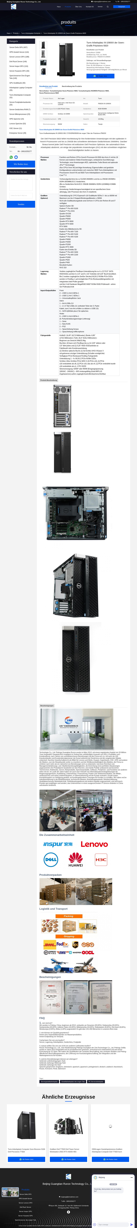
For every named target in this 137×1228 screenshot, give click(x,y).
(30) (17, 83)
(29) (17, 133)
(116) (19, 52)
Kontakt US (90, 6)
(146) (18, 61)
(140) (19, 77)
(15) (16, 119)
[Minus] (131, 1177)
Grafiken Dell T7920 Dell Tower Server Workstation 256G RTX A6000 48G (22, 1150)
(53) (17, 124)
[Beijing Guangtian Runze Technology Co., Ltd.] (13, 6)
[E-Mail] (16, 157)
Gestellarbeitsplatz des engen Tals (73, 1081)
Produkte (68, 6)
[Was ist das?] (11, 157)
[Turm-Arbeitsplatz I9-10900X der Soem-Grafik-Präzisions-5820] (66, 59)
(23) (19, 114)
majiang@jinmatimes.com (102, 1)
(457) (18, 47)
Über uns (78, 6)
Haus (59, 6)
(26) (19, 71)
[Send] (131, 1224)
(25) (20, 89)
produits (16, 33)
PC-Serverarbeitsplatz (96, 1081)
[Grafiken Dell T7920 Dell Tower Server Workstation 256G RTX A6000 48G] (26, 1126)
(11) (15, 128)
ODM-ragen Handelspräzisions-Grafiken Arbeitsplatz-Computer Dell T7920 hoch (65, 1150)
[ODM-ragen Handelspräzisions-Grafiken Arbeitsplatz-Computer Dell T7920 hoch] (68, 1126)
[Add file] (94, 1224)
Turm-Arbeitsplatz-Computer (31, 33)
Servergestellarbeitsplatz (49, 1081)
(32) (20, 96)
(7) (19, 109)
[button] (43, 74)
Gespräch (121, 6)
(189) (19, 57)
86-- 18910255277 (123, 1)
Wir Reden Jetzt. (21, 164)
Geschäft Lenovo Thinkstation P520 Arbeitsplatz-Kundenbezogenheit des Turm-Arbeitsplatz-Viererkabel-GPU (110, 1150)
